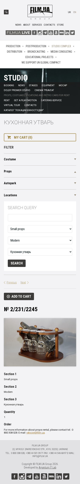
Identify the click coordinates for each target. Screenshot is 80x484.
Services (37, 24)
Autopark (10, 183)
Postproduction (36, 46)
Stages (33, 85)
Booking (9, 85)
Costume (10, 159)
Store (60, 24)
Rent (7, 100)
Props (8, 171)
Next (23, 282)
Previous (12, 282)
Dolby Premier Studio (17, 90)
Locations (10, 195)
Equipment (48, 85)
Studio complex (61, 46)
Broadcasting (36, 51)
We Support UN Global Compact (41, 62)
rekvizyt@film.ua (35, 432)
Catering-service (51, 100)
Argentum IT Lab (47, 467)
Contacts (49, 24)
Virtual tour (12, 105)
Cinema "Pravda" (44, 90)
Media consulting (61, 51)
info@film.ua (40, 456)
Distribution (14, 51)
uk (69, 12)
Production (13, 46)
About (26, 24)
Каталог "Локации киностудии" (24, 110)
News (18, 24)
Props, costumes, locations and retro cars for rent (37, 95)
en (74, 12)
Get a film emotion (25, 100)
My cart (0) (23, 137)
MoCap (63, 85)
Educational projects (39, 57)
